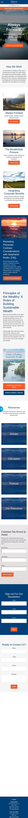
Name (14, 600)
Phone (14, 617)
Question (14, 674)
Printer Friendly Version (14, 392)
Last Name (4, 556)
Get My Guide (7, 574)
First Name (4, 547)
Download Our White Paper (14, 386)
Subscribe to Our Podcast (14, 8)
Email (2, 565)
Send (14, 629)
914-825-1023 (16, 808)
